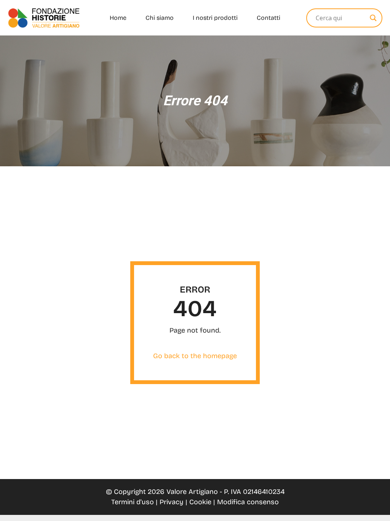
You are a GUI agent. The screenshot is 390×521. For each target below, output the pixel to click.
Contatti (268, 17)
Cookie (201, 502)
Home (118, 17)
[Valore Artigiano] (44, 18)
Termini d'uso (133, 502)
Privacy (172, 502)
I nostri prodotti (215, 17)
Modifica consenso (248, 502)
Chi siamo (159, 17)
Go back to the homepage (195, 356)
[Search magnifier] (373, 18)
